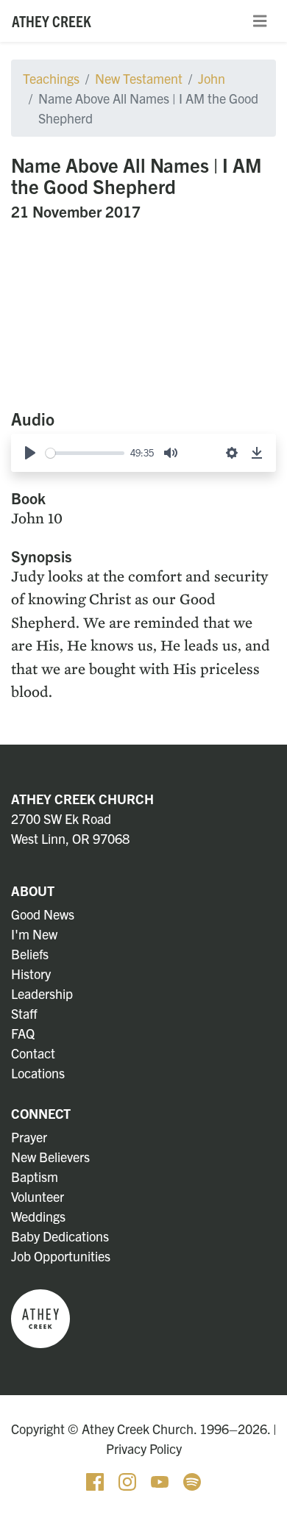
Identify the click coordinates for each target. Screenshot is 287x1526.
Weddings (38, 1216)
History (31, 973)
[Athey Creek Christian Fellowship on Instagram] (128, 1480)
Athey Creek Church (82, 798)
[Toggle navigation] (259, 21)
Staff (24, 1013)
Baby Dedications (60, 1236)
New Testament (139, 78)
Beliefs (30, 953)
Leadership (42, 993)
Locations (38, 1072)
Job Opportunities (60, 1255)
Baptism (34, 1176)
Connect (41, 1113)
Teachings (51, 78)
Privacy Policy (144, 1448)
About (32, 890)
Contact (33, 1053)
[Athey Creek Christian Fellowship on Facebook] (96, 1480)
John (211, 78)
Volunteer (37, 1196)
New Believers (50, 1156)
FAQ (23, 1033)
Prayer (29, 1136)
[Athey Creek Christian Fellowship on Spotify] (192, 1480)
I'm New (34, 933)
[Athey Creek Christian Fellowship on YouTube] (161, 1480)
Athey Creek (51, 20)
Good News (42, 914)
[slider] (85, 453)
